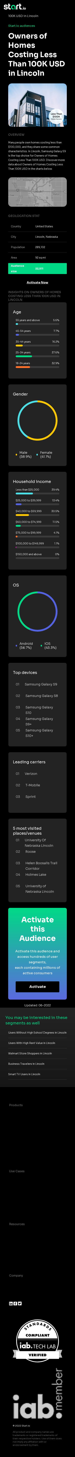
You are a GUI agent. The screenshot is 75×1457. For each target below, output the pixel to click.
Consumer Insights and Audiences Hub (34, 1181)
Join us (14, 1290)
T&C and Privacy (21, 1246)
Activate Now (37, 282)
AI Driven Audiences (24, 1127)
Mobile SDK (17, 1149)
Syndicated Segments (25, 1134)
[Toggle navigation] (68, 6)
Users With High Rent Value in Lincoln (31, 1043)
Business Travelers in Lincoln (26, 1063)
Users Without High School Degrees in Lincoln (37, 1032)
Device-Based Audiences (28, 1120)
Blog (12, 1239)
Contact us (17, 1253)
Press (13, 1297)
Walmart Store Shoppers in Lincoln (30, 1053)
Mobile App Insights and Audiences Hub (35, 1192)
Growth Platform (21, 1142)
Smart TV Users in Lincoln (24, 1074)
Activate (37, 986)
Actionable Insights (23, 1156)
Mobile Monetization (24, 1209)
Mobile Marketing (22, 1202)
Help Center (18, 1261)
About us (15, 1283)
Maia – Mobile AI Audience (28, 1112)
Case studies (18, 1231)
